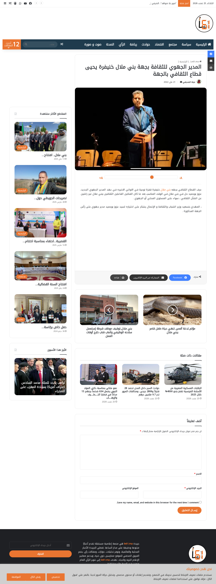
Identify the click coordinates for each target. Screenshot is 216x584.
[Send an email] (181, 82)
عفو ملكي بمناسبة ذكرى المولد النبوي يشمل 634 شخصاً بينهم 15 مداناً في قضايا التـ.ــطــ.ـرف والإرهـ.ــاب (99, 393)
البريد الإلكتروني (192, 488)
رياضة (133, 44)
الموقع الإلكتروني (130, 488)
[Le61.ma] (204, 23)
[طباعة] (211, 67)
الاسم (197, 474)
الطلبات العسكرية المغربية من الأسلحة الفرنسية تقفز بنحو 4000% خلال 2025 (183, 391)
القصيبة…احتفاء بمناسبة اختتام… (44, 241)
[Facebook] (211, 54)
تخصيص (56, 577)
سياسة (186, 44)
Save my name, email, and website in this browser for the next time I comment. (158, 502)
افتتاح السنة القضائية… (50, 284)
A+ (101, 178)
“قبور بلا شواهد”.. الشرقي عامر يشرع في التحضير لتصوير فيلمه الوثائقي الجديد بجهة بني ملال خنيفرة (128, 3)
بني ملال (166, 189)
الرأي (122, 44)
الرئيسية (202, 44)
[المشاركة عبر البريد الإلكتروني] (211, 60)
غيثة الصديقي (189, 82)
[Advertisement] (140, 241)
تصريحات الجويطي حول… (50, 198)
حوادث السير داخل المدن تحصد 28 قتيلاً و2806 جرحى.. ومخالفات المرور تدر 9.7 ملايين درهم (140, 391)
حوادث (146, 44)
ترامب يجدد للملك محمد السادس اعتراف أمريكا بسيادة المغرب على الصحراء (42, 387)
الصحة (110, 44)
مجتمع (173, 44)
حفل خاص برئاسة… (54, 327)
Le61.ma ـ (194, 61)
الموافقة (16, 577)
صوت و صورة (92, 44)
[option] (40, 376)
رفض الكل (35, 577)
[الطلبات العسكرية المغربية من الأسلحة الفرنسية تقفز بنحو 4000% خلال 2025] (182, 374)
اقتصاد (159, 44)
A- (180, 178)
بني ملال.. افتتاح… (54, 155)
